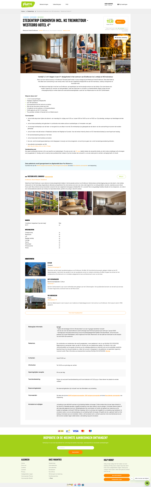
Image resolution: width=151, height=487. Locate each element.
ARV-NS (30, 146)
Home (23, 11)
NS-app (78, 151)
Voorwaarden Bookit (27, 478)
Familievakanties (53, 476)
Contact (23, 469)
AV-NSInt (35, 146)
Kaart (121, 176)
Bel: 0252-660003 (116, 475)
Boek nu (119, 21)
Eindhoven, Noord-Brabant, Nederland (36, 179)
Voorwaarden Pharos (27, 476)
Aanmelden (75, 452)
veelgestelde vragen (115, 467)
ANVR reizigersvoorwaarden (44, 165)
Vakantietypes (57, 4)
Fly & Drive (52, 472)
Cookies (23, 467)
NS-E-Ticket (46, 146)
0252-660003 (109, 3)
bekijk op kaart (66, 30)
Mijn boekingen (123, 4)
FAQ (67, 4)
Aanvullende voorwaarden (80, 165)
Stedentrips (30, 11)
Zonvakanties (52, 467)
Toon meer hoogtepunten (75, 312)
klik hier (108, 351)
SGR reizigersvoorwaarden (60, 165)
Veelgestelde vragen (27, 474)
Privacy (23, 472)
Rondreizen (52, 469)
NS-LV (41, 146)
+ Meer (51, 478)
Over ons (23, 465)
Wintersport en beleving (55, 474)
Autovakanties (53, 465)
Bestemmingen (44, 4)
